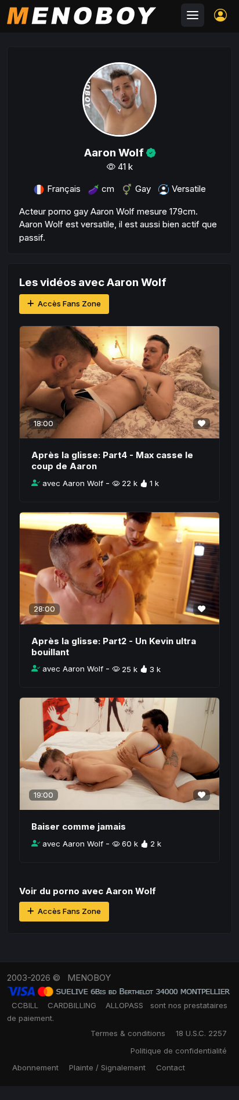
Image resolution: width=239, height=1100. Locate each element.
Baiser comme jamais (78, 826)
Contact (170, 1067)
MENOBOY (89, 977)
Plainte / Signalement (107, 1067)
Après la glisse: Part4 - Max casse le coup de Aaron (112, 460)
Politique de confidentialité (179, 1050)
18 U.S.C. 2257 (201, 1033)
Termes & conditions (127, 1033)
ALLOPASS (124, 1005)
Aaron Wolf (131, 891)
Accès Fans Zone (68, 303)
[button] (220, 15)
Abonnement (35, 1067)
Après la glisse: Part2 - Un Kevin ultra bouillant (113, 646)
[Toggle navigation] (192, 15)
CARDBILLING (72, 1005)
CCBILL (25, 1005)
